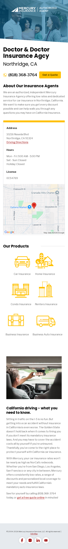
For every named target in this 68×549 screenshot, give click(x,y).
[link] (22, 540)
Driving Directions (17, 142)
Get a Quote (50, 75)
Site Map (34, 534)
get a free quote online (31, 497)
